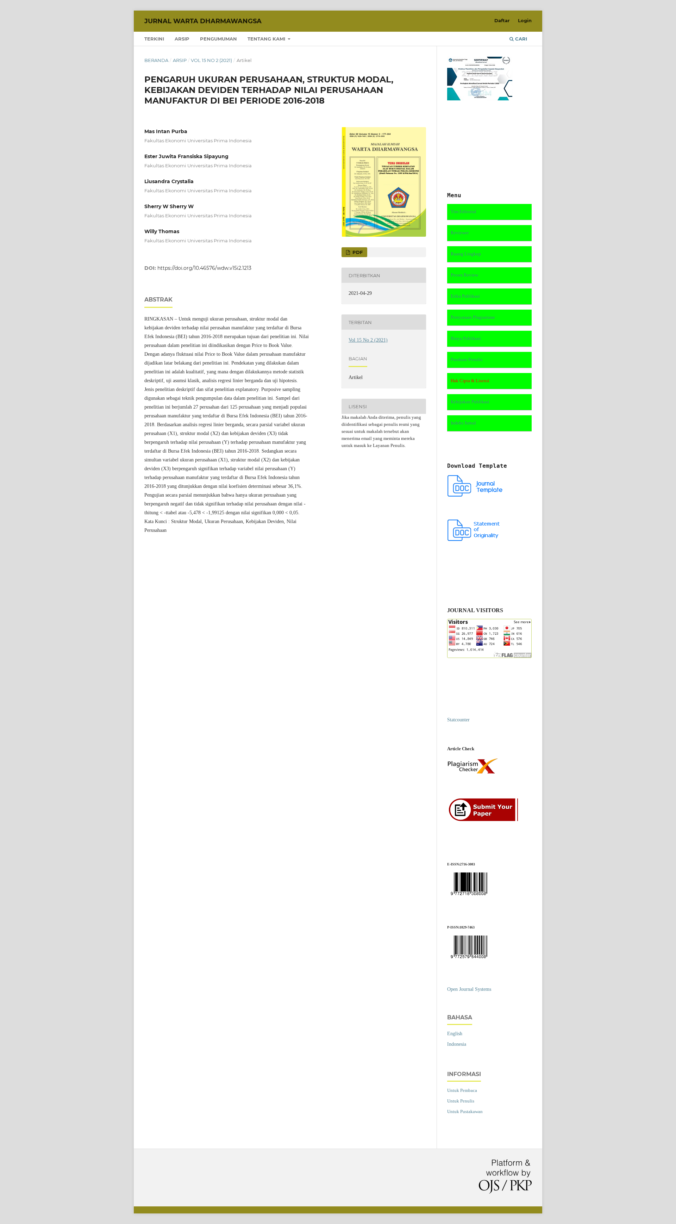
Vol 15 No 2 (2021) (211, 60)
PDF (357, 252)
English (454, 1033)
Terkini (154, 39)
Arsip (182, 39)
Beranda (156, 60)
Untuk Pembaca (462, 1090)
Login (525, 20)
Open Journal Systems (469, 989)
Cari (520, 39)
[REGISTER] (485, 820)
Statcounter (458, 719)
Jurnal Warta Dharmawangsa (203, 21)
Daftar (502, 20)
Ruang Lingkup (466, 253)
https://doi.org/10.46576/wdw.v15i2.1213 (204, 268)
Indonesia (456, 1044)
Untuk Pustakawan (465, 1111)
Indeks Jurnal (463, 422)
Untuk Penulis (460, 1101)
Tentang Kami (267, 39)
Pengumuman (218, 39)
